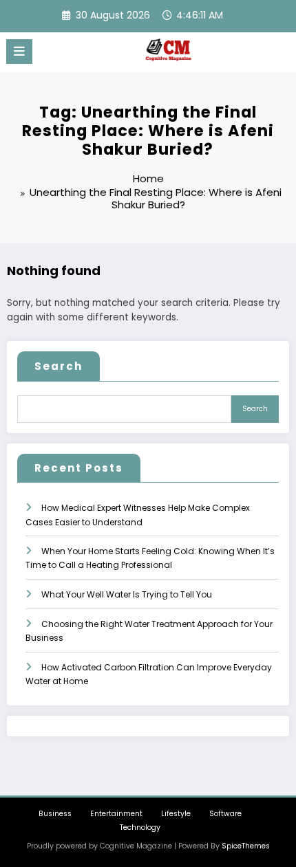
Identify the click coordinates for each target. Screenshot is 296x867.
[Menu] (19, 51)
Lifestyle (176, 814)
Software (225, 814)
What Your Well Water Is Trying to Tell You (126, 594)
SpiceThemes (246, 846)
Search (58, 366)
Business (55, 814)
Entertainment (116, 814)
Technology (140, 827)
